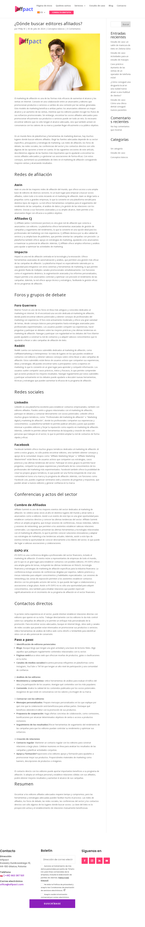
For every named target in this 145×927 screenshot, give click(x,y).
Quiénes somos (63, 6)
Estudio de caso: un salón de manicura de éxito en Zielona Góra (120, 45)
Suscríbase (52, 903)
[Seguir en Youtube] (107, 861)
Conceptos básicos (56, 28)
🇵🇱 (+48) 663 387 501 (12, 875)
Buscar (126, 24)
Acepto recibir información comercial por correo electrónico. (55, 895)
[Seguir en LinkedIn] (99, 861)
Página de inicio (44, 6)
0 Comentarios (74, 28)
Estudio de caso (97, 6)
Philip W (21, 28)
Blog (111, 6)
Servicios (78, 6)
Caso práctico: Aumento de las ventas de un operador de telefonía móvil (121, 71)
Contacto (121, 6)
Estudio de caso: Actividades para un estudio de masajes (120, 56)
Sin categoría (116, 148)
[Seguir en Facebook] (85, 861)
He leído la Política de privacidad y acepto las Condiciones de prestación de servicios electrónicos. (57, 887)
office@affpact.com (12, 884)
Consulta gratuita (61, 12)
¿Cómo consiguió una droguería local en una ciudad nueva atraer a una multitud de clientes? (121, 89)
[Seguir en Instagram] (92, 861)
